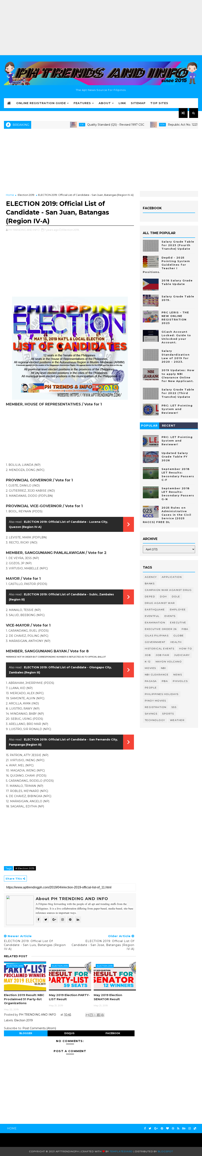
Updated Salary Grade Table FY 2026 (175, 456)
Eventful (152, 615)
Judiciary (182, 655)
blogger (25, 1033)
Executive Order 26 (161, 628)
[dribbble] (173, 1128)
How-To (185, 648)
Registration (155, 707)
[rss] (178, 1128)
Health (176, 642)
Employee (178, 609)
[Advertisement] (101, 27)
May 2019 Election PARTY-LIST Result (69, 997)
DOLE (176, 596)
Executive (178, 622)
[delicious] (195, 1128)
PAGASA (151, 681)
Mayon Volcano (169, 661)
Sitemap (138, 103)
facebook (113, 1033)
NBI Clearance (157, 674)
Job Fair (162, 655)
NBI (163, 668)
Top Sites (159, 103)
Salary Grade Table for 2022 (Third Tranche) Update (178, 393)
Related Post (15, 956)
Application (172, 576)
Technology (155, 720)
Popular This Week (149, 426)
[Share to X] (95, 1015)
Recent (169, 425)
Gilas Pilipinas (157, 635)
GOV (143, 124)
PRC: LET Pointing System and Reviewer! (177, 409)
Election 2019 (26, 194)
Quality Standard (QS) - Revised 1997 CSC (96, 124)
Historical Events (159, 648)
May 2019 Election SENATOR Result (108, 997)
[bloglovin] (167, 1128)
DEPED (150, 596)
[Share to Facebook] (99, 1015)
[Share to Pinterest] (102, 1015)
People (151, 687)
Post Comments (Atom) (39, 1028)
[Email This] (87, 1015)
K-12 (148, 661)
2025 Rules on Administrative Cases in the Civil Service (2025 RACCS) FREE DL (167, 515)
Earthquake (155, 609)
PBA (165, 681)
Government (155, 642)
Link (122, 103)
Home (10, 194)
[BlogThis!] (91, 1015)
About (105, 103)
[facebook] (145, 1128)
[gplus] (156, 1128)
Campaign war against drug (168, 589)
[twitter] (150, 1128)
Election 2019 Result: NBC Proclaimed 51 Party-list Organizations (24, 999)
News (177, 674)
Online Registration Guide (41, 103)
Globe (178, 635)
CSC (63, 124)
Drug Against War (160, 602)
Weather (177, 720)
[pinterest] (162, 1128)
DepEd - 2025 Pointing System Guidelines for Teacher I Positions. (166, 265)
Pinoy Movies (155, 700)
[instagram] (189, 1128)
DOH (163, 596)
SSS (174, 707)
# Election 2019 (24, 868)
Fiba (185, 628)
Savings (151, 713)
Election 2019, (70, 229)
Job (148, 655)
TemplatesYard (121, 1151)
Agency (151, 576)
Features (82, 103)
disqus (69, 1033)
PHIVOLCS (180, 681)
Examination (155, 622)
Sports (168, 713)
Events (170, 615)
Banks (150, 583)
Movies (150, 668)
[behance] (183, 1128)
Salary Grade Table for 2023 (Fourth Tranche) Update (178, 245)
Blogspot (165, 1151)
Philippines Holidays (162, 694)
